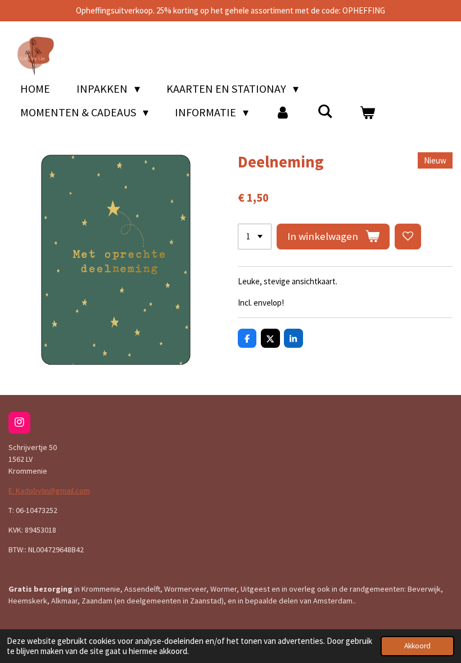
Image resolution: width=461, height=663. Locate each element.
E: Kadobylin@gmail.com (49, 490)
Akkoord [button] (417, 646)
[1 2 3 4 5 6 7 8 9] (255, 237)
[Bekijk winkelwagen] (367, 112)
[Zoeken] (325, 111)
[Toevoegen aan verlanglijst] (408, 237)
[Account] (283, 112)
